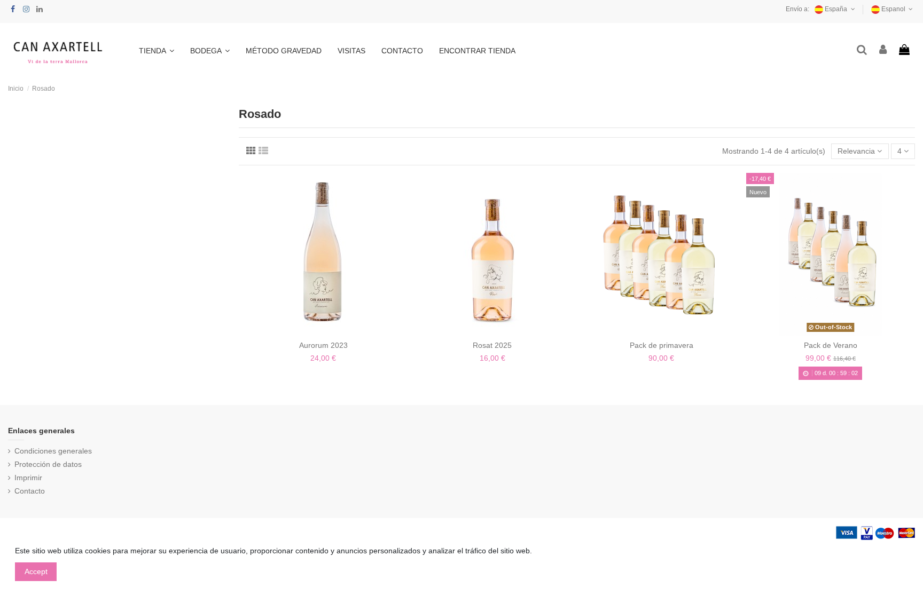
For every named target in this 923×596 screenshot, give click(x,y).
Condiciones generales (53, 451)
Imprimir (28, 477)
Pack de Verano (830, 345)
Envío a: (797, 9)
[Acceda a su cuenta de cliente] (883, 50)
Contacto (29, 491)
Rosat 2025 (492, 345)
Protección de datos (48, 464)
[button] (156, 50)
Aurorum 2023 (323, 345)
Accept (36, 571)
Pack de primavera (661, 345)
